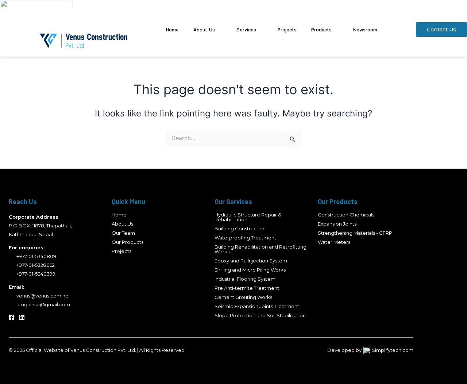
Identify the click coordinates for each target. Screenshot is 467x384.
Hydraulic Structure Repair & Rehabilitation (248, 217)
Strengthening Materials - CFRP (355, 233)
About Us (122, 224)
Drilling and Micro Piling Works (250, 270)
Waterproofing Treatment (245, 238)
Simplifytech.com (392, 350)
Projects (121, 251)
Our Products (127, 242)
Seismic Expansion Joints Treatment (257, 306)
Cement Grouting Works (243, 297)
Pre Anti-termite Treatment (247, 288)
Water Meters (334, 242)
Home (119, 215)
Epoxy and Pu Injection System (251, 261)
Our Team (123, 233)
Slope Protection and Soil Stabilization (260, 315)
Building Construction (240, 228)
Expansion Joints (337, 224)
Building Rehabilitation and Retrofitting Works (260, 249)
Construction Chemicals (346, 215)
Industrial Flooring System (245, 279)
